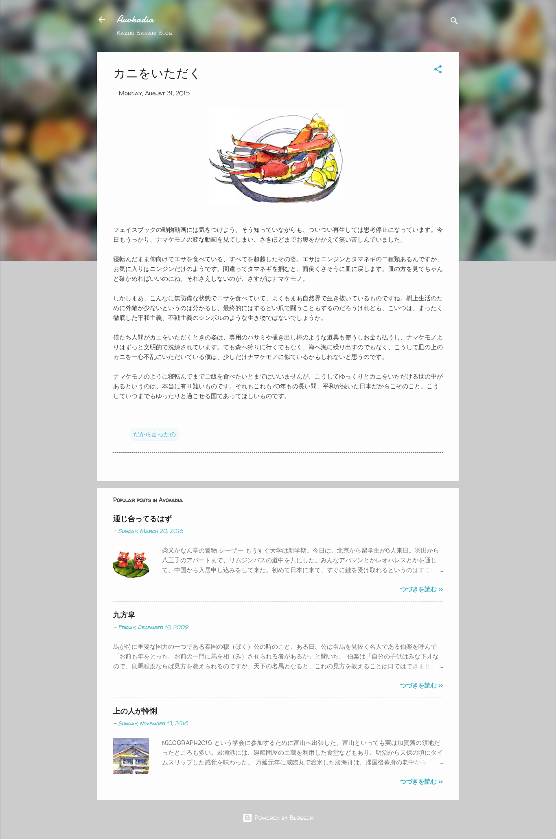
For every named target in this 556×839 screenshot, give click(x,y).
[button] (438, 70)
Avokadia (134, 19)
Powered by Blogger (282, 817)
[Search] (454, 22)
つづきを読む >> (421, 589)
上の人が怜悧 (135, 711)
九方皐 (124, 615)
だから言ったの (154, 434)
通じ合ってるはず (142, 518)
